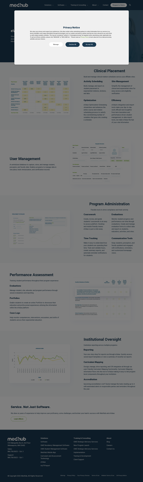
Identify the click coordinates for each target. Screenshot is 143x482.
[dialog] (71, 37)
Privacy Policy (85, 37)
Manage (56, 44)
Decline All (72, 44)
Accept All (89, 44)
